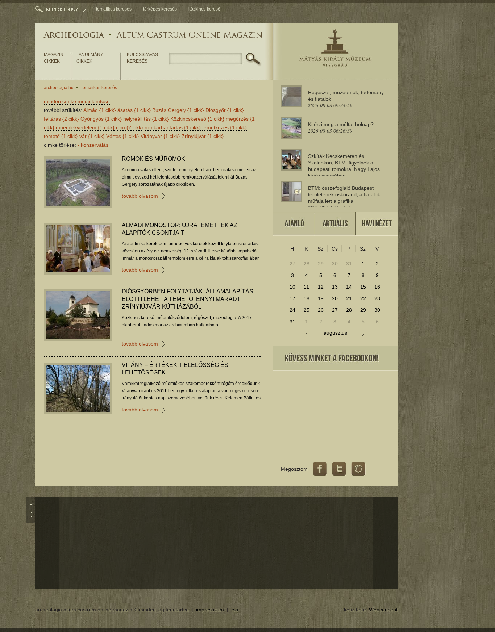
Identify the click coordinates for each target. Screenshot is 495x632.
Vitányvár (160, 136)
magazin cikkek (53, 58)
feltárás (61, 119)
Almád (99, 110)
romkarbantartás (173, 127)
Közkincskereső (197, 119)
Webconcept (383, 609)
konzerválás (93, 145)
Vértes (122, 136)
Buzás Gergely (178, 110)
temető (61, 136)
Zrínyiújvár (203, 136)
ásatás (134, 110)
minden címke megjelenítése (77, 101)
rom (129, 127)
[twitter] (339, 469)
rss (234, 609)
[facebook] (320, 469)
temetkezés (224, 127)
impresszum (210, 609)
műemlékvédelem (85, 127)
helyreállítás (146, 119)
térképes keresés (160, 9)
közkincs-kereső (204, 9)
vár (92, 136)
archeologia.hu (59, 87)
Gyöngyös (101, 119)
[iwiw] (358, 469)
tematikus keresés (114, 9)
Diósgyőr (224, 110)
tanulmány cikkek (89, 58)
